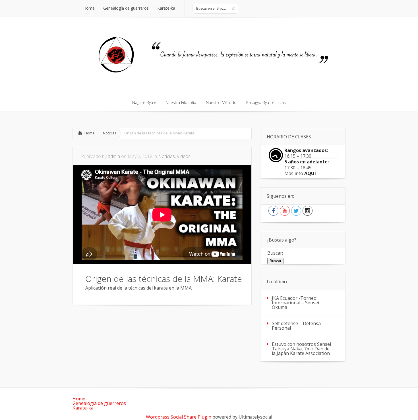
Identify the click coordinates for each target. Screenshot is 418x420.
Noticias (110, 133)
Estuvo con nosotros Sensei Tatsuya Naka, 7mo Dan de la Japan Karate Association (301, 348)
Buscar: (275, 252)
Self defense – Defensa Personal (296, 325)
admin (114, 156)
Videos (184, 156)
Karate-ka (83, 408)
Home (89, 133)
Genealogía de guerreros (99, 403)
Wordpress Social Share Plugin (179, 417)
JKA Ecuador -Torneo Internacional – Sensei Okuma (295, 302)
